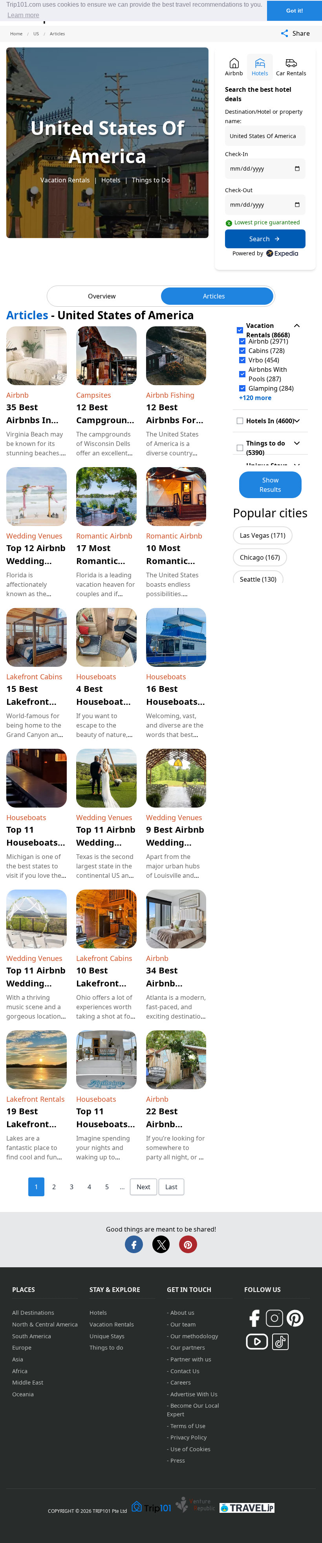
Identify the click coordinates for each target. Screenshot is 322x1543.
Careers (180, 1382)
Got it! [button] (294, 10)
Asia (17, 1359)
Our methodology (194, 1336)
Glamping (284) (271, 388)
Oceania (23, 1394)
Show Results (270, 485)
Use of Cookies (190, 1449)
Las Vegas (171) (262, 535)
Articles (214, 296)
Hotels (111, 180)
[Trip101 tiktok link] (280, 1342)
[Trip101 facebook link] (254, 1318)
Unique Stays (107, 1336)
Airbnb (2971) (268, 341)
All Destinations (33, 1312)
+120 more (255, 397)
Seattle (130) (258, 579)
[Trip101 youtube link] (257, 1341)
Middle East (27, 1382)
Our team (183, 1324)
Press (177, 1460)
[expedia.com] (282, 253)
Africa (19, 1371)
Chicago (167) (260, 557)
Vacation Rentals (65, 180)
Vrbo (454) (264, 360)
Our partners (187, 1347)
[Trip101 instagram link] (274, 1318)
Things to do (106, 1347)
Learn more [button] (23, 15)
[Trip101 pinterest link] (295, 1318)
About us (182, 1312)
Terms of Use (187, 1426)
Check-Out (238, 190)
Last (171, 1187)
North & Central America (45, 1324)
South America (31, 1336)
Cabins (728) (267, 350)
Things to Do (151, 180)
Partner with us (190, 1359)
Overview (102, 296)
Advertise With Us (194, 1394)
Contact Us (184, 1371)
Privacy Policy (188, 1437)
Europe (21, 1347)
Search (259, 239)
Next (143, 1187)
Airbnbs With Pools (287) (268, 374)
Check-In (236, 154)
